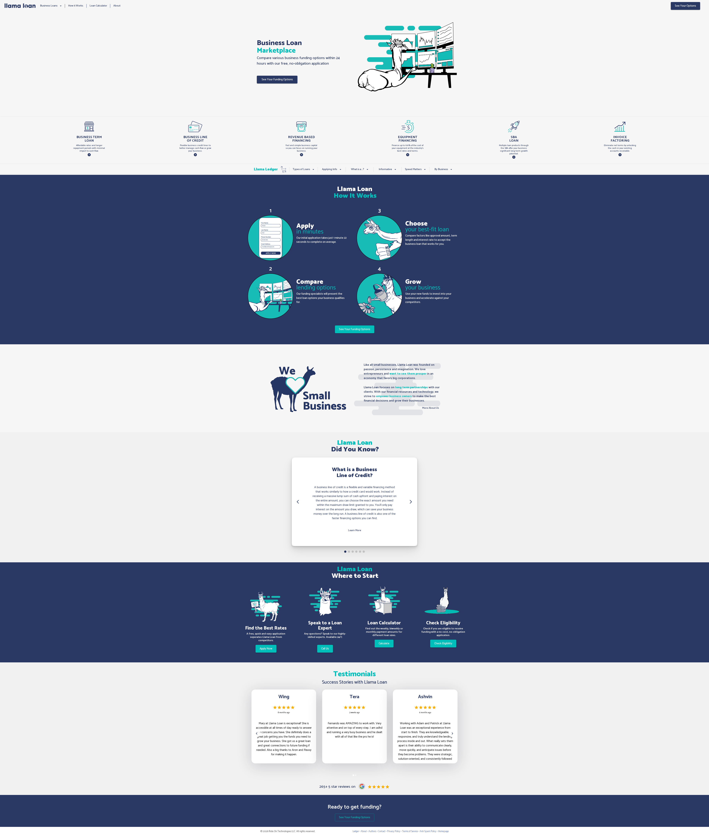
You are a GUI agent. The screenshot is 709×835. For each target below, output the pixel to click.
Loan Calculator (98, 6)
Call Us (325, 648)
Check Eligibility (443, 643)
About (116, 6)
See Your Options (685, 6)
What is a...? (357, 169)
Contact (381, 831)
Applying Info (329, 169)
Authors (372, 831)
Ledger (356, 831)
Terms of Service (410, 831)
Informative (385, 169)
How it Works (75, 6)
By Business (441, 169)
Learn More (354, 530)
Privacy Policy (393, 831)
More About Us (430, 408)
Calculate (384, 643)
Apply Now (266, 648)
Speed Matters (413, 169)
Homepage (443, 831)
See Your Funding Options (277, 79)
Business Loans (48, 6)
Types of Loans (301, 169)
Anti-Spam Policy (428, 831)
